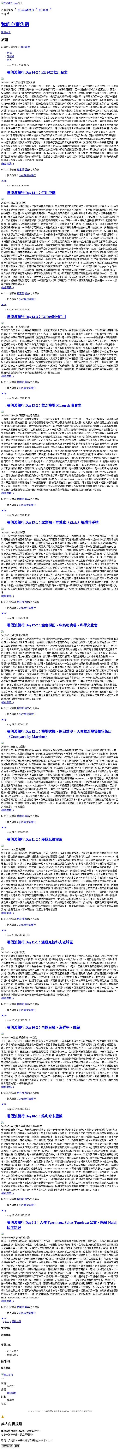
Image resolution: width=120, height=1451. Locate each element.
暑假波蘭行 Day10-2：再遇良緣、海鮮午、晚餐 (43, 1027)
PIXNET (38, 1411)
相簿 (9, 53)
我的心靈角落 (15, 24)
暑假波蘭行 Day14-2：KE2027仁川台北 (37, 72)
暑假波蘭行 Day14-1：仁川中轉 (31, 193)
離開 (17, 1446)
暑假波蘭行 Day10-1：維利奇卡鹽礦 (34, 1116)
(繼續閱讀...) (7, 163)
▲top (3, 180)
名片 (9, 60)
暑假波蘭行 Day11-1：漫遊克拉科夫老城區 (40, 942)
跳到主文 (6, 32)
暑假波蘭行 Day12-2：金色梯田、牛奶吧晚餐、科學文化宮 (52, 625)
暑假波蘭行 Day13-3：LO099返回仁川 (36, 317)
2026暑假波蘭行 (27, 175)
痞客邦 (20, 169)
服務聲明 (88, 1411)
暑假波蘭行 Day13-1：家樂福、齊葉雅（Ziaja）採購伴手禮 (53, 522)
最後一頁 (16, 1321)
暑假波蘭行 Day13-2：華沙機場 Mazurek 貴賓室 (44, 405)
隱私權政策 (76, 1411)
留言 (27, 169)
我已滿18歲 (7, 1446)
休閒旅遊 (25, 47)
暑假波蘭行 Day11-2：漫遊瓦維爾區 (34, 839)
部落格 (10, 56)
